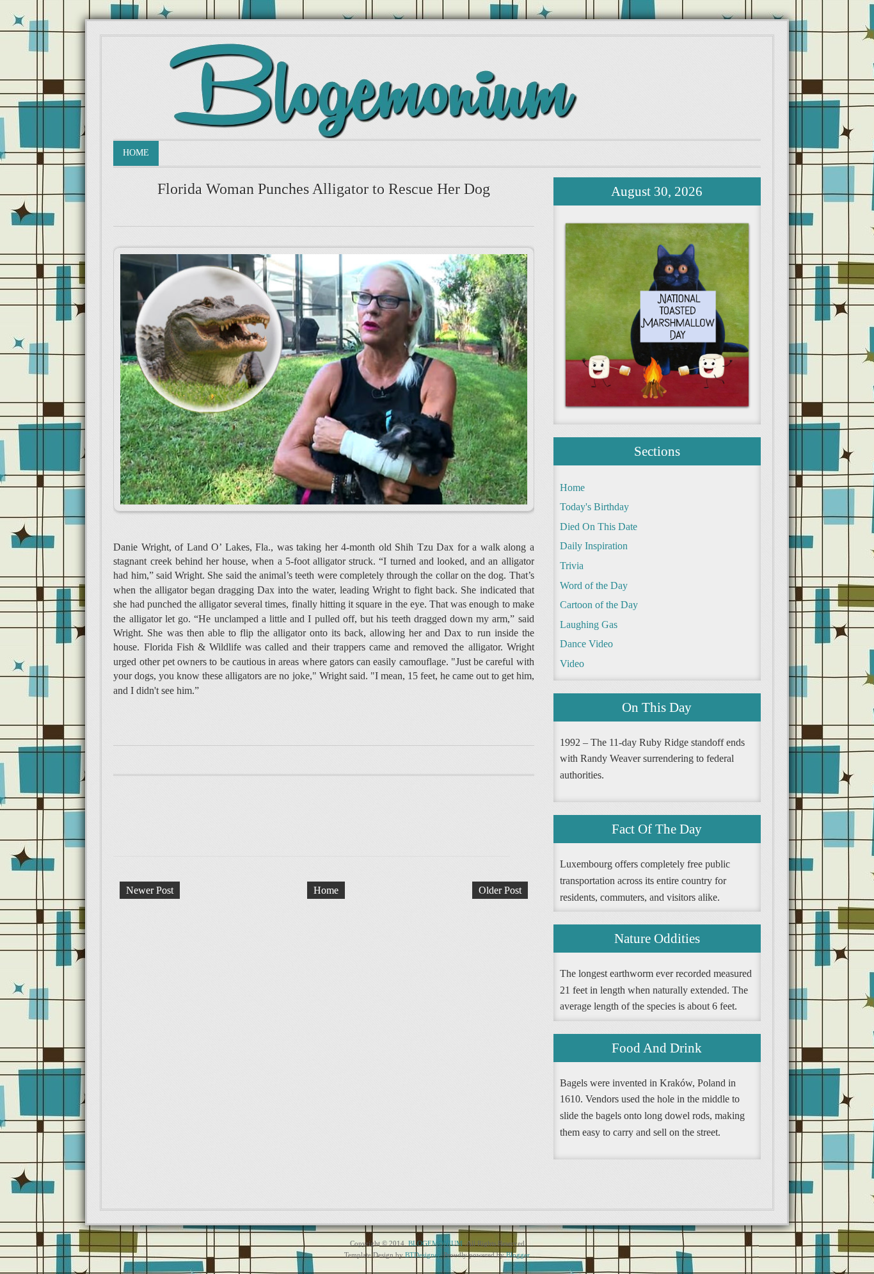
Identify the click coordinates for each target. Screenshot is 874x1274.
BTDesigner (422, 1255)
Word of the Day (594, 585)
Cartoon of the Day (599, 604)
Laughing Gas (588, 624)
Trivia (572, 565)
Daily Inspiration (594, 545)
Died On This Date (598, 526)
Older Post (500, 890)
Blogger (518, 1255)
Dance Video (586, 643)
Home (136, 152)
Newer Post (149, 890)
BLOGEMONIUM (435, 1243)
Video (572, 663)
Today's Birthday (594, 506)
